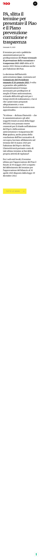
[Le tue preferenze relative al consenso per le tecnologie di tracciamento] (36, 554)
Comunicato (9, 80)
